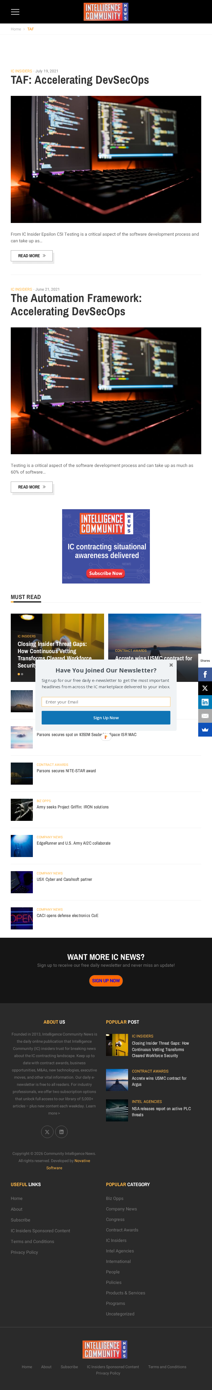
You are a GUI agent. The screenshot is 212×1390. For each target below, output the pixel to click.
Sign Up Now (106, 718)
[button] (106, 670)
